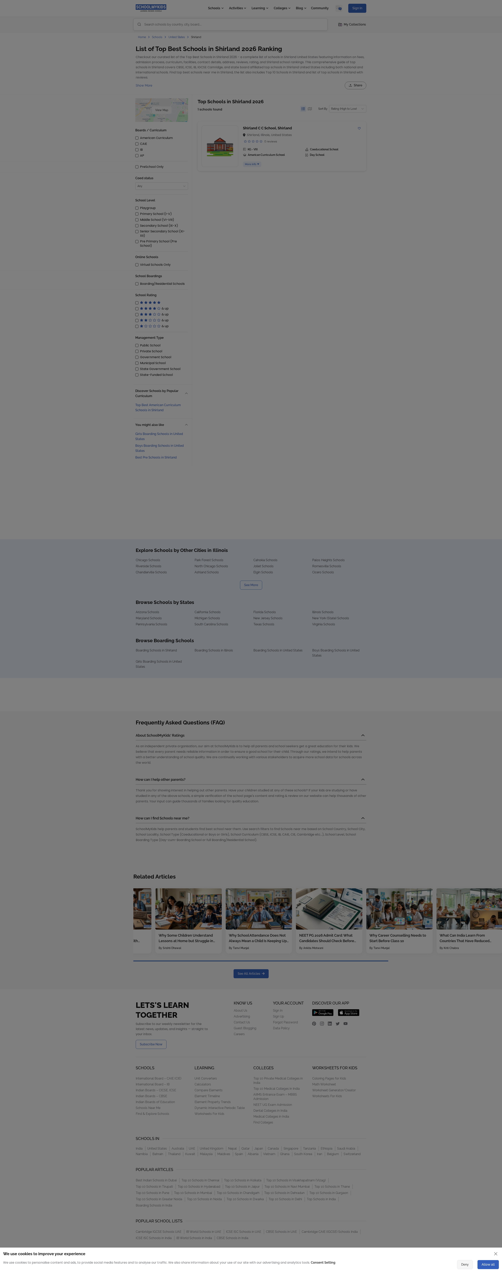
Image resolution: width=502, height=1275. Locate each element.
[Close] (358, 598)
